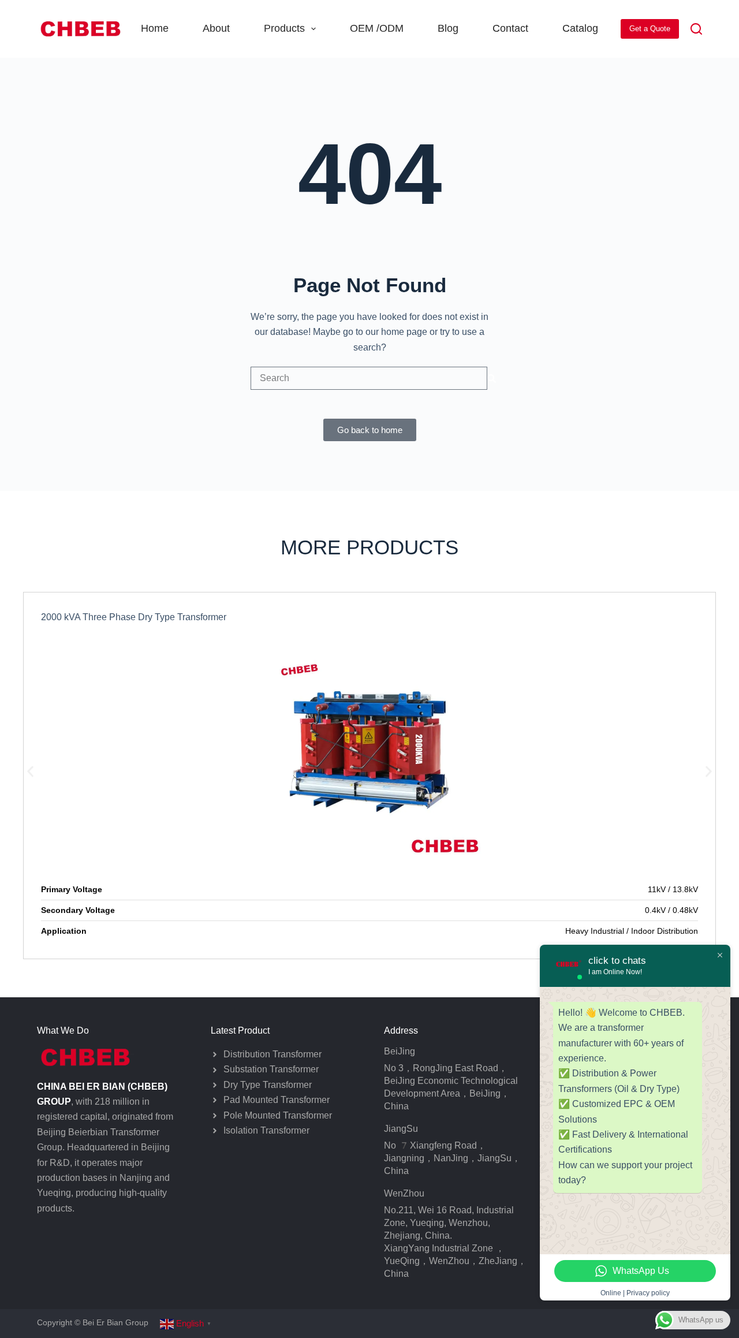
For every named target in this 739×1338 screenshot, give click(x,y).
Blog (448, 28)
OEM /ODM (377, 28)
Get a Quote (649, 28)
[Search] (696, 29)
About (216, 28)
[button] (30, 772)
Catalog (580, 28)
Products (284, 28)
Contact (510, 28)
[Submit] (491, 378)
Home (155, 28)
